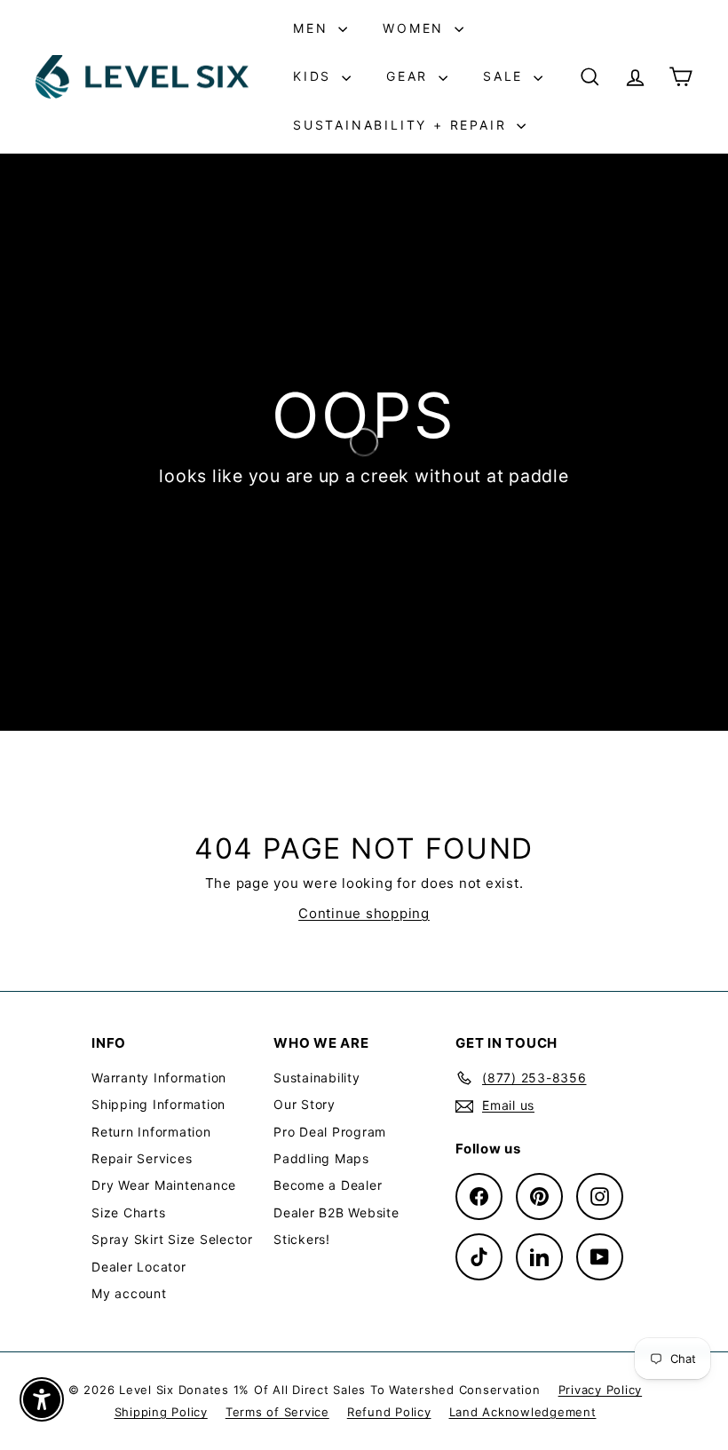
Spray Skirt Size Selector (172, 1239)
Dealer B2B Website (336, 1212)
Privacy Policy (600, 1390)
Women (416, 28)
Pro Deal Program (329, 1131)
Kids (315, 75)
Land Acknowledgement (523, 1412)
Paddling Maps (321, 1158)
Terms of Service (277, 1412)
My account (129, 1293)
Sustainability (316, 1077)
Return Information (151, 1131)
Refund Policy (389, 1412)
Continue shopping (364, 913)
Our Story (304, 1104)
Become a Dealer (327, 1184)
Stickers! (301, 1239)
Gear (410, 75)
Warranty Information (158, 1077)
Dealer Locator (138, 1266)
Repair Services (141, 1158)
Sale (506, 75)
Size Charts (128, 1212)
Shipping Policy (161, 1412)
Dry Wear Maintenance (163, 1184)
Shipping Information (158, 1104)
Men (313, 28)
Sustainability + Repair (402, 124)
